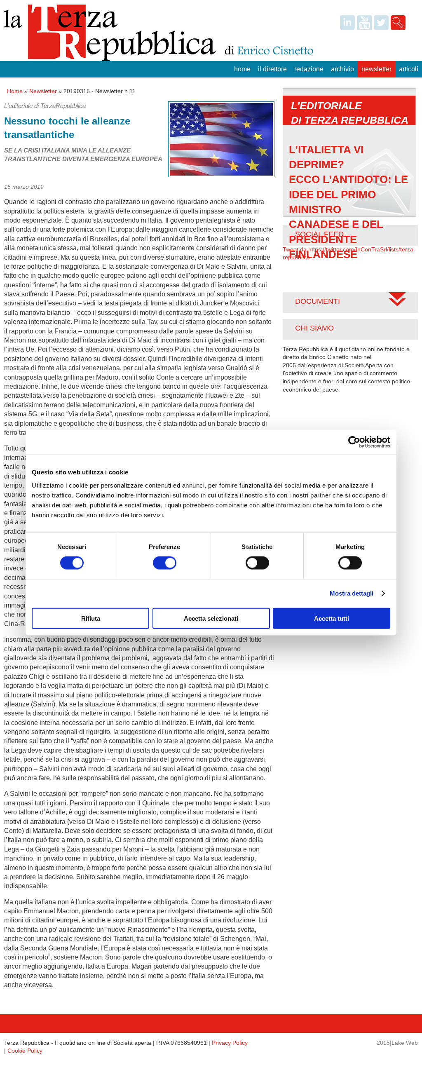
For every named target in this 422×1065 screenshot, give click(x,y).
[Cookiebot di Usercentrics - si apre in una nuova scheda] (354, 442)
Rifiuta (90, 618)
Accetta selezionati (211, 618)
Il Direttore (272, 69)
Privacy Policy (230, 1042)
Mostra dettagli (352, 593)
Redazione (309, 69)
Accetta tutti (331, 618)
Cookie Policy (24, 1050)
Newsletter (376, 69)
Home (242, 69)
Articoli (408, 69)
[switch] (164, 563)
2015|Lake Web (397, 1042)
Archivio (342, 69)
